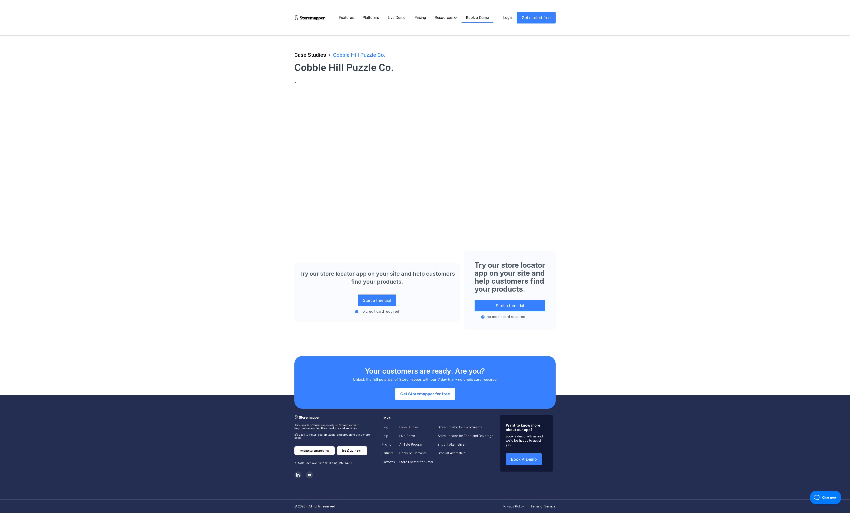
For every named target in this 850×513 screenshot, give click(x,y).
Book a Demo (477, 17)
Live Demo (397, 17)
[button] (446, 17)
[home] (309, 17)
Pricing (420, 17)
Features (346, 17)
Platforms (371, 17)
